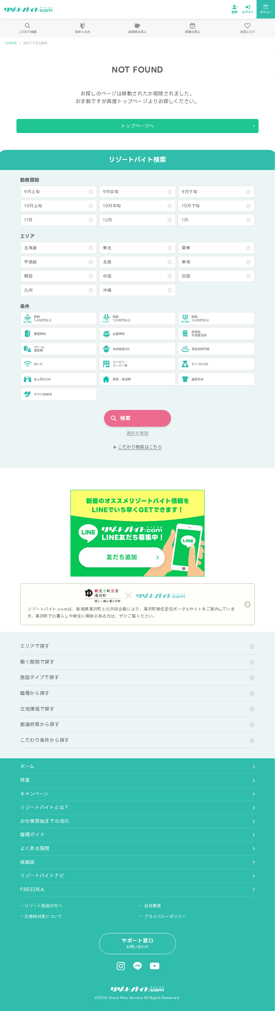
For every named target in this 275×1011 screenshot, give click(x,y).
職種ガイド (32, 834)
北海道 (30, 248)
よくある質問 (35, 848)
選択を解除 (137, 433)
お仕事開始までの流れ (44, 821)
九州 (28, 290)
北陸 (107, 262)
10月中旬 (112, 206)
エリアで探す (35, 646)
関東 (186, 248)
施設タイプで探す (39, 677)
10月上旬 (33, 206)
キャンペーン (34, 794)
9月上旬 (32, 191)
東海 (186, 262)
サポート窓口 (138, 943)
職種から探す (35, 693)
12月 (107, 220)
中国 (107, 276)
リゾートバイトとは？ (44, 807)
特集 (25, 780)
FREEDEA (32, 889)
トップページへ (137, 126)
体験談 (27, 862)
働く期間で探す (37, 662)
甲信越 (30, 262)
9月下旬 (189, 191)
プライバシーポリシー (165, 916)
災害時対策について (43, 916)
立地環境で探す (37, 709)
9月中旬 (110, 191)
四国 (186, 276)
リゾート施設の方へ (43, 905)
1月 (185, 220)
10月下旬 (191, 206)
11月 (28, 220)
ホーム (27, 766)
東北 (107, 248)
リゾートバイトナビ (42, 875)
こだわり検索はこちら (140, 447)
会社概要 (152, 905)
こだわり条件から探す (44, 740)
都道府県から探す (40, 724)
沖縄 (107, 290)
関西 (28, 276)
